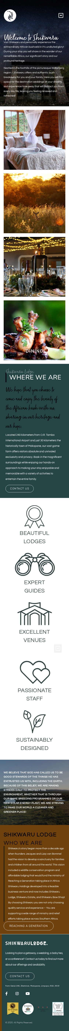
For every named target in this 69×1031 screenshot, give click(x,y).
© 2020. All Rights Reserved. (19, 1022)
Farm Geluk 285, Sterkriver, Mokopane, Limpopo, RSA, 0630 (32, 986)
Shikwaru (26, 943)
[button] (61, 15)
